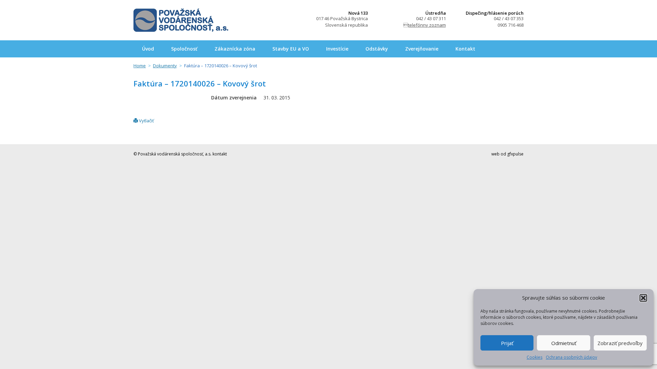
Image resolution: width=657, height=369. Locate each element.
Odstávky (376, 48)
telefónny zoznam (424, 25)
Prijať (507, 343)
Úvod (148, 48)
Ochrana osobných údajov (571, 357)
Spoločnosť (184, 48)
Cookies (534, 357)
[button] (643, 298)
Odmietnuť (563, 343)
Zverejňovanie (421, 48)
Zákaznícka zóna (235, 48)
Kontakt (465, 48)
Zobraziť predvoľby (620, 343)
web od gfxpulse (507, 154)
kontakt (219, 154)
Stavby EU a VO (290, 48)
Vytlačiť (146, 121)
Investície (337, 48)
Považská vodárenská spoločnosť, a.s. (180, 20)
